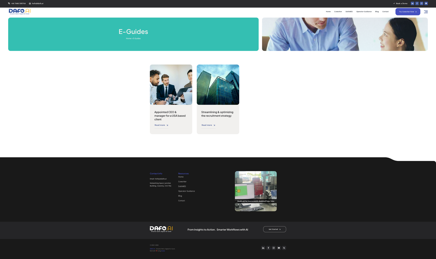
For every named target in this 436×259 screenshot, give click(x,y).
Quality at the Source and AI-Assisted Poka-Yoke (255, 201)
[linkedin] (412, 3)
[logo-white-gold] (161, 227)
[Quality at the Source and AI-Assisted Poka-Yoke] (256, 191)
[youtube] (426, 3)
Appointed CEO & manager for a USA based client (170, 115)
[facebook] (417, 3)
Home (128, 38)
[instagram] (421, 3)
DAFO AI (152, 249)
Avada (163, 251)
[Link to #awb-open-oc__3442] (426, 12)
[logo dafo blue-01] (19, 10)
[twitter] (284, 248)
